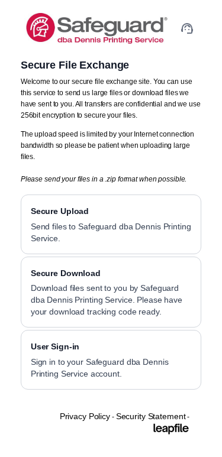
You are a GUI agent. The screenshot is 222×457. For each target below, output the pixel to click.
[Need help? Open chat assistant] (187, 28)
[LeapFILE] (171, 429)
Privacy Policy (85, 416)
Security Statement (151, 416)
